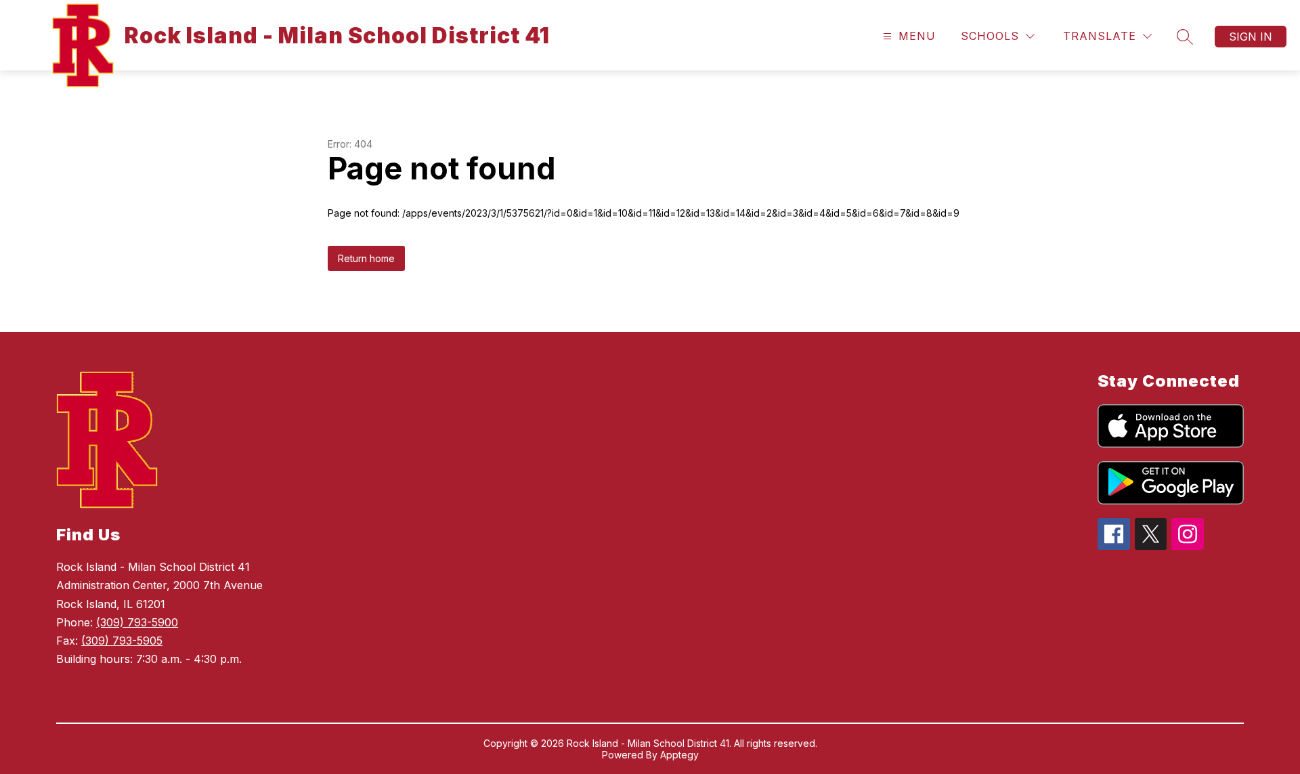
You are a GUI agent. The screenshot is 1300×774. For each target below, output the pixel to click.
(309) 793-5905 (121, 640)
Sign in (1250, 36)
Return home (366, 258)
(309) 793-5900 (137, 622)
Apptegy (679, 754)
